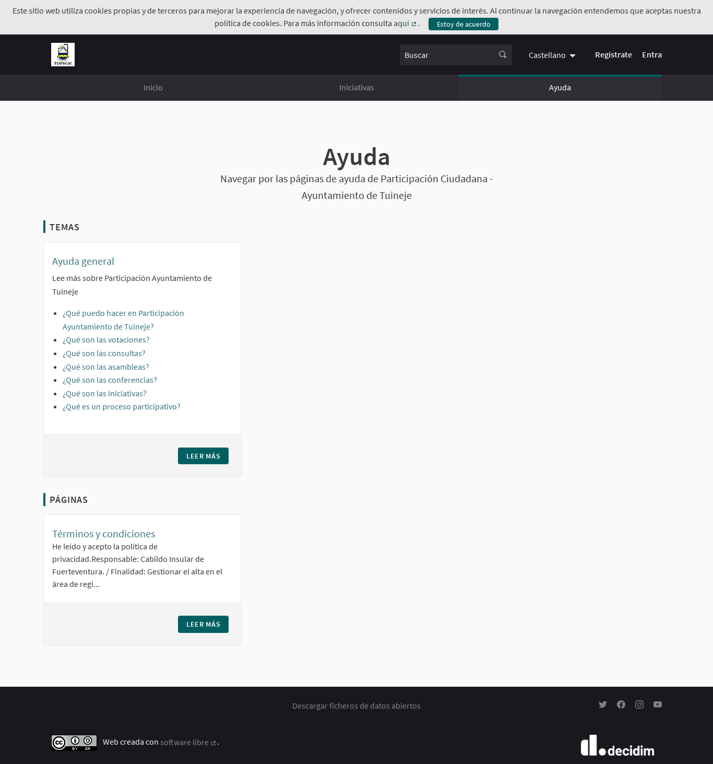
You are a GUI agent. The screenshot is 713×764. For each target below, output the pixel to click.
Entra (652, 54)
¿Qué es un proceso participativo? (122, 406)
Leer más (207, 456)
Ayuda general (83, 260)
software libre (188, 742)
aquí (406, 23)
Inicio (153, 87)
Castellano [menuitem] (547, 55)
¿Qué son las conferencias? (110, 379)
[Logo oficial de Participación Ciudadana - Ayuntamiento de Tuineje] (63, 54)
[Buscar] (502, 54)
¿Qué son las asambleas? (106, 366)
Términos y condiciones (103, 533)
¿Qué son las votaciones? (106, 339)
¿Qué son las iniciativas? (105, 393)
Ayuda (560, 87)
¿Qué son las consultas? (104, 353)
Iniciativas (356, 87)
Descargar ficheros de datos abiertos (356, 705)
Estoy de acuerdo (464, 24)
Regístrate (613, 54)
